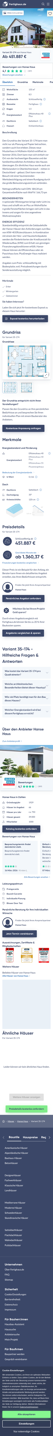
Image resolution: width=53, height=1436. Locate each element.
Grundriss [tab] (22, 82)
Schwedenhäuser (13, 1212)
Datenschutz (11, 1304)
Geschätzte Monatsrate (25, 552)
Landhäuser (11, 1190)
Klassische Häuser (14, 1185)
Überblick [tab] (7, 82)
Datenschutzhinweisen (29, 1407)
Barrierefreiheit (12, 1299)
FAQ (7, 1274)
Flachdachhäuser (13, 1235)
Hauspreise (30, 1137)
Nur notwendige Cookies (26, 1431)
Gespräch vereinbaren (16, 1359)
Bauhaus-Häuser (13, 1158)
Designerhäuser (13, 1175)
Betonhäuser (11, 1163)
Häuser (11, 1121)
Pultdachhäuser (13, 1245)
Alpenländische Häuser (16, 1152)
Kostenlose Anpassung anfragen (23, 428)
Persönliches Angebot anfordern (23, 598)
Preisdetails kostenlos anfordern (26, 1108)
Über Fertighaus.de (14, 1269)
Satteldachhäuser (13, 1230)
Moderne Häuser (13, 1207)
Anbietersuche (12, 1334)
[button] (43, 4)
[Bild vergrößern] (46, 375)
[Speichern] (50, 13)
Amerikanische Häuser (16, 1147)
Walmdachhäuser (13, 1240)
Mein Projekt (11, 1339)
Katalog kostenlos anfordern (21, 828)
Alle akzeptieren (26, 1414)
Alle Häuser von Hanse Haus (15, 976)
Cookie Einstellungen (15, 1294)
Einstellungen (26, 1423)
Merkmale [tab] (38, 82)
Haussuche (10, 1329)
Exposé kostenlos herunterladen (27, 318)
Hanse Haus (22, 1121)
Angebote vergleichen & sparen (23, 633)
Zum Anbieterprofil (11, 741)
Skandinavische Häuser (16, 1217)
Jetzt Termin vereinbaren (19, 933)
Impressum (10, 1309)
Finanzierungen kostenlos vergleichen (19, 562)
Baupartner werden (14, 1354)
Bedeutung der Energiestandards (17, 472)
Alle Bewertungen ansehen (36, 877)
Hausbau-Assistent (14, 1324)
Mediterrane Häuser (15, 1202)
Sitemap (9, 1279)
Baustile (14, 1137)
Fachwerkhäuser (13, 1180)
